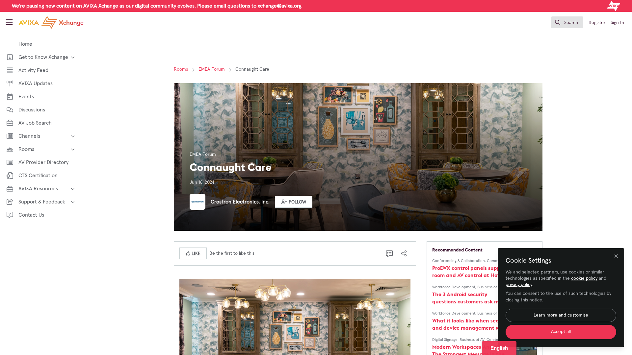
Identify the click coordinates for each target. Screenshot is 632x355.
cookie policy (584, 278)
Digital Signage (445, 340)
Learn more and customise (561, 315)
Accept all (561, 331)
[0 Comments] (389, 253)
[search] (567, 22)
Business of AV (489, 287)
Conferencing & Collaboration (458, 261)
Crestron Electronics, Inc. (240, 201)
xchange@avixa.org (280, 6)
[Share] (403, 253)
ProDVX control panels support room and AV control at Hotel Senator (470, 272)
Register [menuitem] (597, 22)
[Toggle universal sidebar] (9, 22)
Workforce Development (453, 287)
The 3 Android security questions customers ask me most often (467, 298)
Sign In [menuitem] (617, 22)
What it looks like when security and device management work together (471, 324)
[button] (293, 202)
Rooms (181, 69)
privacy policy (519, 284)
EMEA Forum (211, 69)
